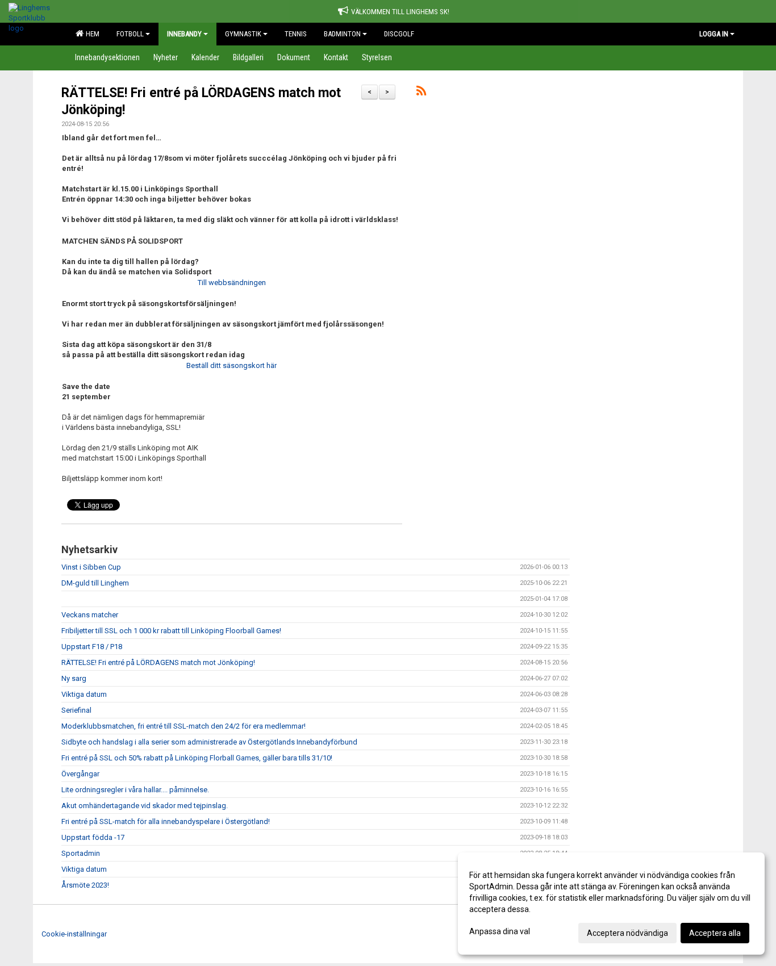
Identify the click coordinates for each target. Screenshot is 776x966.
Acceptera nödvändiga (627, 933)
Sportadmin (80, 853)
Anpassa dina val (499, 931)
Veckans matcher (89, 614)
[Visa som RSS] (421, 93)
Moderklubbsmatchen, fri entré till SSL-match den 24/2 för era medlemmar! (183, 726)
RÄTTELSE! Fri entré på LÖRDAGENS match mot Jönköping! (158, 662)
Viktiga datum (84, 694)
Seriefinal (76, 710)
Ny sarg (73, 678)
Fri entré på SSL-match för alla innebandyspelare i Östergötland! (165, 821)
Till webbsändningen (232, 282)
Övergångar (80, 774)
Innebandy (184, 34)
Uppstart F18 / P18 (91, 646)
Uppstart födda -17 (92, 837)
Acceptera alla (715, 933)
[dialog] (611, 903)
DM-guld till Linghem (95, 583)
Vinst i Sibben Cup (91, 567)
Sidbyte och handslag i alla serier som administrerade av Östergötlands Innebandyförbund (209, 742)
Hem (90, 34)
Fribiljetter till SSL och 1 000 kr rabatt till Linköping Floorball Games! (171, 630)
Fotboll (130, 34)
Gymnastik (243, 34)
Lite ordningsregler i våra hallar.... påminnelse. (135, 789)
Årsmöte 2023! (85, 885)
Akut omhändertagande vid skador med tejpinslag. (144, 805)
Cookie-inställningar (74, 934)
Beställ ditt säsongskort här (231, 365)
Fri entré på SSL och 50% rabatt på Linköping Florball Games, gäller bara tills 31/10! (196, 758)
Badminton (342, 34)
